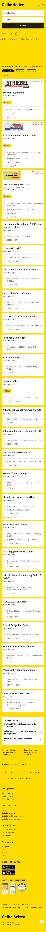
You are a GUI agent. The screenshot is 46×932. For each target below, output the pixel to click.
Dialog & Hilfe (8, 788)
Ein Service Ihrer (10, 923)
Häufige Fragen (7, 796)
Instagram (5, 847)
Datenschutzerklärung (21, 904)
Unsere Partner (9, 825)
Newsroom (6, 810)
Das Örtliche (6, 836)
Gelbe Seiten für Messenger (12, 816)
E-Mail (8, 103)
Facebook (5, 850)
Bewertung (20, 71)
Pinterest (5, 852)
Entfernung (31, 71)
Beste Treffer (7, 71)
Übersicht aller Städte (10, 799)
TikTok (4, 855)
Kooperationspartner (9, 830)
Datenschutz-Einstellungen (12, 908)
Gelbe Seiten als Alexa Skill (11, 819)
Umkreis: (7, 34)
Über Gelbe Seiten (10, 805)
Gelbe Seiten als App (9, 813)
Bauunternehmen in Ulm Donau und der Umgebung (9, 752)
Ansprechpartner (8, 793)
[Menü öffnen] (43, 5)
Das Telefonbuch (8, 833)
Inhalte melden (36, 908)
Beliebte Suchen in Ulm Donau (13, 764)
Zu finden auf (8, 842)
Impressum (6, 904)
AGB (26, 908)
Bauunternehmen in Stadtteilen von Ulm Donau (31, 752)
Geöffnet (6, 75)
